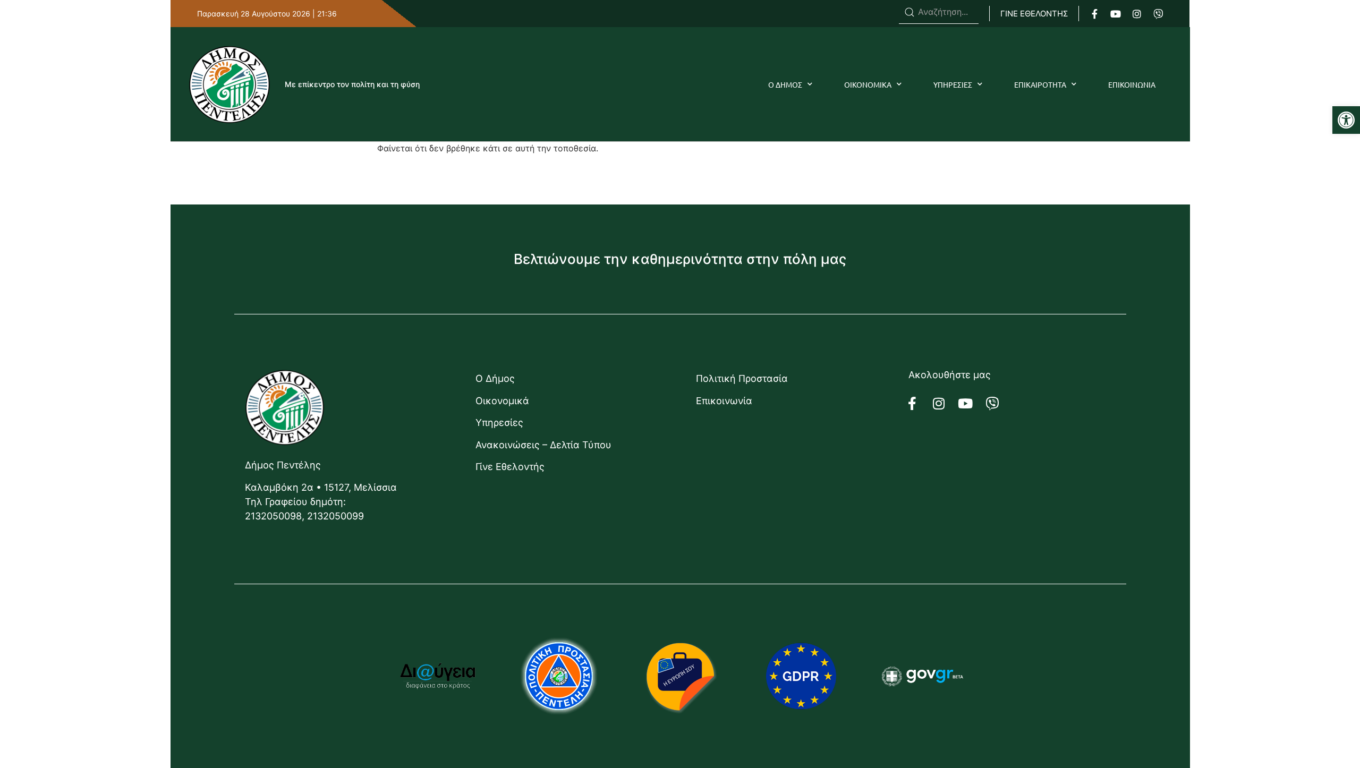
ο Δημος (785, 84)
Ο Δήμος (495, 378)
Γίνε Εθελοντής (510, 466)
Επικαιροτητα (1040, 84)
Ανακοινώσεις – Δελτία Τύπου (543, 444)
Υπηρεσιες (952, 84)
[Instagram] (1137, 14)
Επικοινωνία (724, 400)
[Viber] (1158, 14)
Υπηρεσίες (499, 422)
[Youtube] (1115, 14)
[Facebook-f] (1094, 14)
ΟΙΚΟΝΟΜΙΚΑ (867, 84)
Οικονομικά (502, 400)
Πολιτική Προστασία (742, 378)
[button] (1346, 120)
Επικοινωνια (1131, 84)
